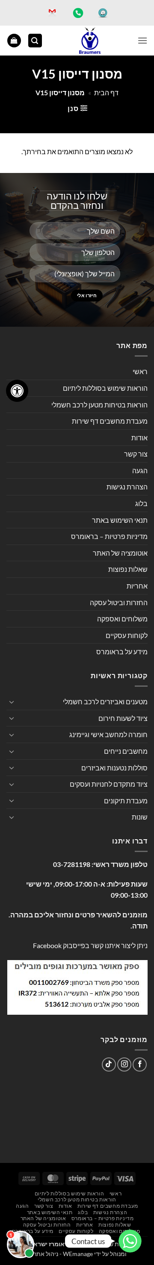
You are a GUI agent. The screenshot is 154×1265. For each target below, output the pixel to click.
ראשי (140, 371)
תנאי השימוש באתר (120, 520)
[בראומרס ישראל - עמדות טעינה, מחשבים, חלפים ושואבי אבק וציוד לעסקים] (90, 41)
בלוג (141, 503)
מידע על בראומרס (122, 651)
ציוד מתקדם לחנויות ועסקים (109, 784)
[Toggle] (11, 702)
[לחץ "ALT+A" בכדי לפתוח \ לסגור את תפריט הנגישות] (17, 391)
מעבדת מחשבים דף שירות (110, 421)
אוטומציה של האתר (120, 553)
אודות (139, 437)
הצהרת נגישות (127, 487)
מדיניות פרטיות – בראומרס (109, 536)
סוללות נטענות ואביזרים (114, 768)
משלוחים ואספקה (122, 619)
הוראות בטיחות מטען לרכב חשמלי (99, 405)
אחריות (137, 586)
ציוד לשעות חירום (123, 718)
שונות (140, 817)
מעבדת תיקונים (126, 800)
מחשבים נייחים (126, 751)
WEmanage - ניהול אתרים (60, 1253)
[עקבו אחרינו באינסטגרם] (124, 1064)
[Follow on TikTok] (109, 1064)
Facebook (47, 945)
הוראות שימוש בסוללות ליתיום (105, 388)
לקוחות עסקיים (127, 635)
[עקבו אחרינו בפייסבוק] (140, 1064)
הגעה (140, 470)
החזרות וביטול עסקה (119, 602)
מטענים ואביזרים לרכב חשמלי (105, 701)
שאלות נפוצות (128, 569)
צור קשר (136, 454)
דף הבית (106, 92)
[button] (142, 40)
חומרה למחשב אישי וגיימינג (108, 734)
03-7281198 (71, 864)
